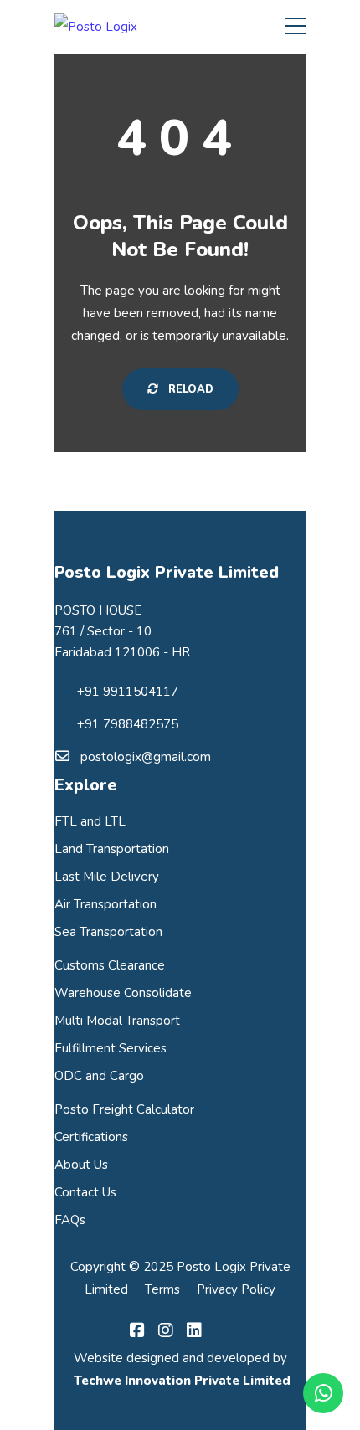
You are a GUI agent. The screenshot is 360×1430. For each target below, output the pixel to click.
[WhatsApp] (323, 1393)
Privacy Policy (236, 1289)
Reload (189, 389)
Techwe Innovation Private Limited (180, 1380)
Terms (162, 1289)
